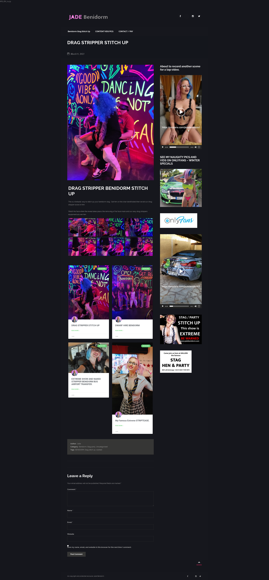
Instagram (192, 16)
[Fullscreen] (199, 147)
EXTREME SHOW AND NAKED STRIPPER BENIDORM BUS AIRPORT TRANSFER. (86, 381)
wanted (99, 450)
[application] (181, 112)
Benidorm (83, 447)
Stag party (91, 447)
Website (70, 534)
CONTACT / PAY (126, 31)
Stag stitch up (90, 450)
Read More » (75, 330)
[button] (181, 112)
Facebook (180, 16)
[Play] (163, 147)
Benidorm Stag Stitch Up (79, 31)
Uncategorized (102, 447)
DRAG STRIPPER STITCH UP (85, 325)
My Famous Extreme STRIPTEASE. (132, 420)
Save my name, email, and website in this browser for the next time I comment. (99, 547)
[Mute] (196, 147)
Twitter (199, 16)
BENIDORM (79, 450)
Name (70, 510)
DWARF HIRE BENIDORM (127, 325)
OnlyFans (186, 16)
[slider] (179, 147)
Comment (71, 489)
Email (70, 522)
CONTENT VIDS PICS (104, 31)
